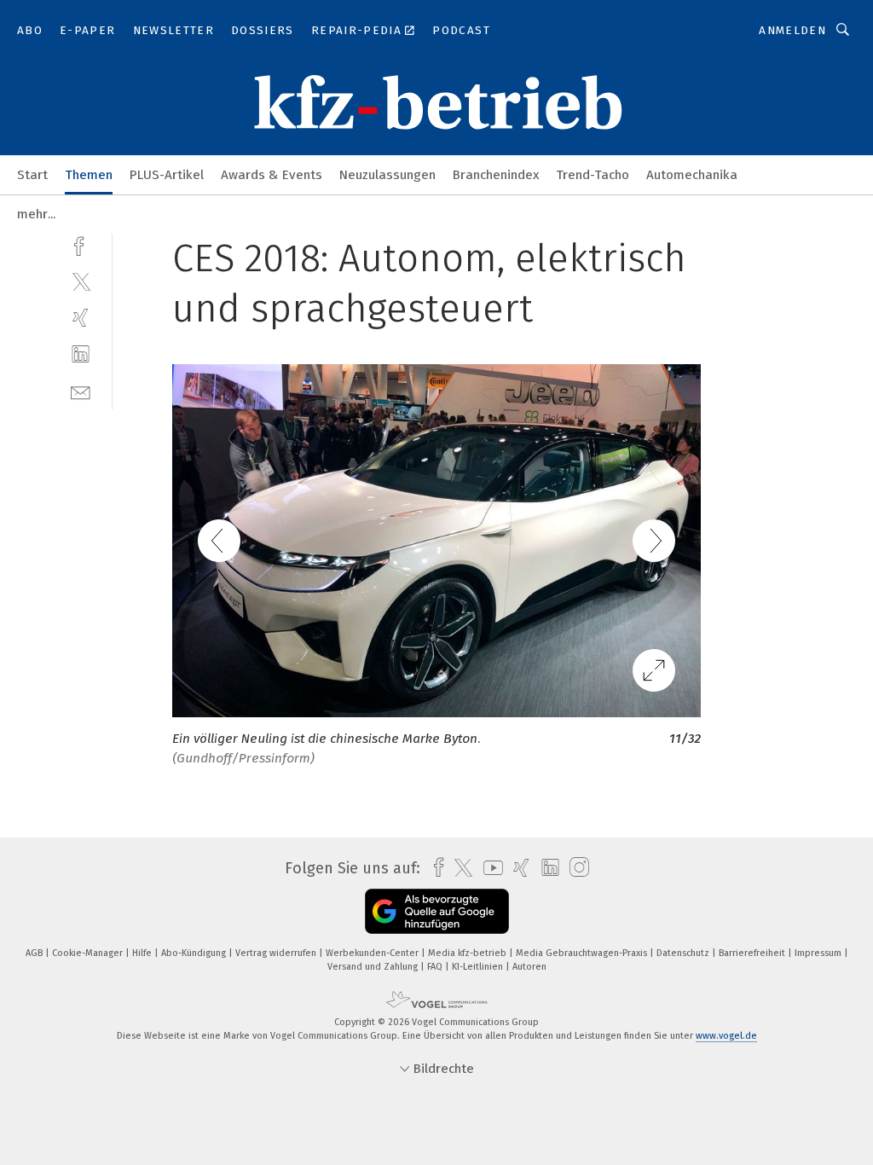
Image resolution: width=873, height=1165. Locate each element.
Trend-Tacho (592, 175)
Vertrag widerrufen (277, 953)
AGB (35, 953)
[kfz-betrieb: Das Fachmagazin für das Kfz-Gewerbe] (32, 173)
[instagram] (575, 867)
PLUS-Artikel (167, 175)
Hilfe (143, 953)
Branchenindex (496, 175)
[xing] (80, 317)
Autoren (529, 966)
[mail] (80, 391)
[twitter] (80, 281)
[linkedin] (80, 354)
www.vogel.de (726, 1035)
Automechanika (691, 175)
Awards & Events (271, 175)
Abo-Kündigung (194, 953)
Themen (89, 175)
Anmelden (792, 30)
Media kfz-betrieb (468, 953)
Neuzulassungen (387, 175)
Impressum (819, 953)
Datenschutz (684, 953)
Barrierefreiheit (753, 953)
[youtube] (489, 867)
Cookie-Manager (88, 953)
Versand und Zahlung (373, 966)
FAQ (436, 966)
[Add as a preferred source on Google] (437, 911)
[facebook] (80, 244)
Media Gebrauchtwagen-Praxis (583, 953)
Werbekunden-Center (373, 953)
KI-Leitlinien (479, 966)
